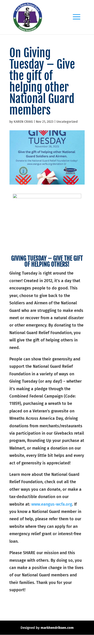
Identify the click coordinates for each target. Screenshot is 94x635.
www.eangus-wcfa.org (51, 504)
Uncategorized (67, 122)
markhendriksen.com (57, 628)
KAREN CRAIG (23, 122)
